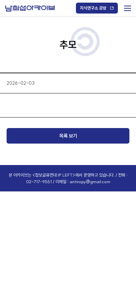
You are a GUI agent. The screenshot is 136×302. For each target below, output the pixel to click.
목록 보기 (68, 136)
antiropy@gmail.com (90, 181)
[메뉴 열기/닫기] (127, 7)
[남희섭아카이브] (30, 8)
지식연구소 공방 (93, 8)
